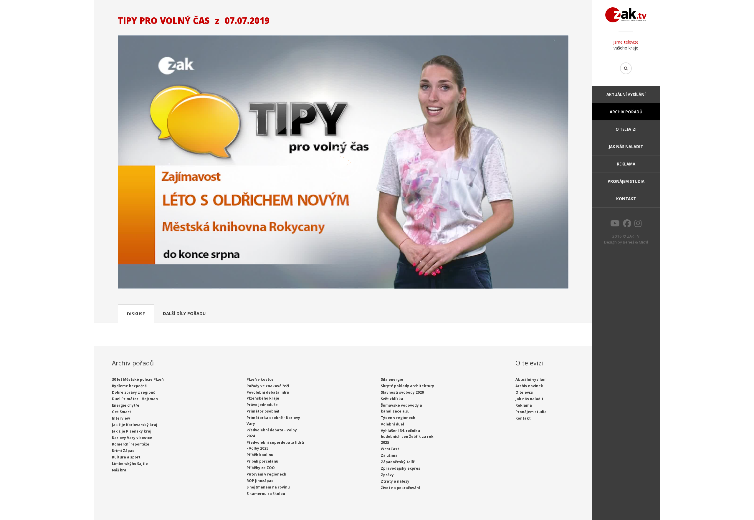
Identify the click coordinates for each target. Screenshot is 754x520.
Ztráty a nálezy (395, 481)
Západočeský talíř (397, 461)
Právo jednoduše (262, 404)
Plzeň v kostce (260, 379)
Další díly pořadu (184, 313)
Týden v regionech (398, 417)
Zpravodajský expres (400, 468)
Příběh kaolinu (260, 454)
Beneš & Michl (635, 242)
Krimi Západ (123, 450)
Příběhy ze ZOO (261, 467)
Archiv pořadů (626, 112)
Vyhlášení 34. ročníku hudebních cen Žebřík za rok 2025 (407, 436)
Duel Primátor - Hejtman (135, 398)
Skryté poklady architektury (407, 385)
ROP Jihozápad (260, 480)
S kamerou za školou (266, 493)
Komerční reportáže (130, 444)
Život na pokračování (400, 487)
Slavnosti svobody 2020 (402, 392)
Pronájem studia (626, 181)
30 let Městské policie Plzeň (138, 379)
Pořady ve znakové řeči (268, 385)
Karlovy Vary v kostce (132, 437)
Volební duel (392, 424)
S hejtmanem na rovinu (268, 487)
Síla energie (392, 379)
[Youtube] (615, 225)
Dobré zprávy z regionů (134, 392)
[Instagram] (638, 225)
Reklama (626, 164)
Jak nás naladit (626, 146)
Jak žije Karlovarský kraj (134, 424)
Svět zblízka (392, 398)
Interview (121, 418)
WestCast (390, 448)
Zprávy (387, 474)
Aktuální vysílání (626, 94)
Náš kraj (120, 470)
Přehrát (343, 162)
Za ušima (389, 455)
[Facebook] (627, 225)
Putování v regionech (266, 474)
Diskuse (136, 314)
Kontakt (626, 198)
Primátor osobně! (263, 411)
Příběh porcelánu (262, 461)
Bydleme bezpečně (129, 385)
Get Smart (121, 411)
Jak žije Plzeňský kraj (131, 431)
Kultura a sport (126, 457)
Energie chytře (125, 405)
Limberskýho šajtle (130, 463)
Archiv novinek (529, 385)
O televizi (626, 129)
